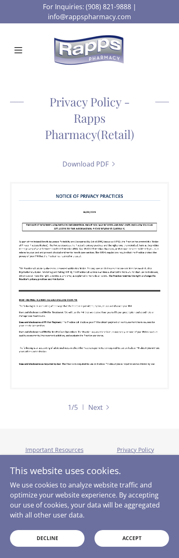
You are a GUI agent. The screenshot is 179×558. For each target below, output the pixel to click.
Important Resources (54, 450)
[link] (89, 50)
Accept (132, 538)
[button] (22, 50)
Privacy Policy (135, 450)
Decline (47, 538)
